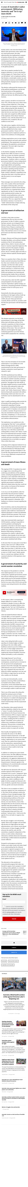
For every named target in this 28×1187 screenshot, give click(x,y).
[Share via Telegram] (12, 22)
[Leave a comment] (21, 22)
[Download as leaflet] (18, 22)
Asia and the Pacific (13, 961)
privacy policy (11, 912)
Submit (14, 919)
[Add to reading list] (25, 22)
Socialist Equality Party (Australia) (8, 16)
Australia (4, 961)
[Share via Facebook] (2, 22)
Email (4, 899)
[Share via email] (15, 22)
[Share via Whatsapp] (9, 22)
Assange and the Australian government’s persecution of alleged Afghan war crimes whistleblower (11, 932)
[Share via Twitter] (6, 22)
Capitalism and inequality (8, 965)
